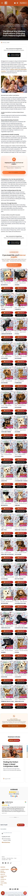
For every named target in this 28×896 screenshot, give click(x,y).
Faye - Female (6, 430)
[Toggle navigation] (2, 3)
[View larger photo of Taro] (26, 613)
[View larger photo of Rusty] (12, 344)
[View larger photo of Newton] (26, 319)
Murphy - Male (20, 430)
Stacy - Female (21, 675)
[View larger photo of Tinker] (12, 638)
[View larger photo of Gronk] (12, 319)
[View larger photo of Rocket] (12, 368)
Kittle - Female (6, 307)
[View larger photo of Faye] (12, 417)
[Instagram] (8, 863)
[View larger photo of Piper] (26, 393)
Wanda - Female (21, 650)
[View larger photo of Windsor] (26, 466)
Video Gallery (4, 883)
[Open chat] (25, 893)
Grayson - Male (21, 356)
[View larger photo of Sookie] (26, 491)
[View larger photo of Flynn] (12, 540)
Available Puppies (5, 869)
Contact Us (3, 879)
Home (2, 24)
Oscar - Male (6, 405)
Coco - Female (21, 552)
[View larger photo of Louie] (12, 491)
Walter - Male (20, 577)
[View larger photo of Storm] (26, 687)
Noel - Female (6, 454)
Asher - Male (20, 454)
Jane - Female (6, 675)
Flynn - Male (6, 552)
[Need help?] (3, 893)
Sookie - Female (21, 503)
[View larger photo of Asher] (26, 442)
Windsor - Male (20, 479)
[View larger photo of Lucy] (12, 687)
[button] (5, 270)
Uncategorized (11, 24)
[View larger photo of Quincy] (12, 466)
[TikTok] (11, 863)
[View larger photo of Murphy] (26, 417)
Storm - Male (20, 699)
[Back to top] (26, 825)
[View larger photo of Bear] (26, 295)
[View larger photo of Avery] (26, 515)
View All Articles (14, 740)
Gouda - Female (7, 601)
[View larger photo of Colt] (12, 270)
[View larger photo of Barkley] (26, 270)
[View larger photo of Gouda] (12, 589)
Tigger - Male (6, 528)
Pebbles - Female (7, 577)
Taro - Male (20, 626)
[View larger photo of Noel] (12, 442)
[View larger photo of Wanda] (26, 638)
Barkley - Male (20, 283)
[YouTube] (5, 863)
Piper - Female (20, 405)
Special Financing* (3, 871)
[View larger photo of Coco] (26, 540)
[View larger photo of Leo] (26, 368)
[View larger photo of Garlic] (12, 613)
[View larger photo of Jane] (12, 662)
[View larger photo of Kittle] (12, 295)
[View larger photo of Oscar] (12, 393)
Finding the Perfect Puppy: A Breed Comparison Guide (10, 764)
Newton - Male (20, 332)
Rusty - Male (6, 356)
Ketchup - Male (21, 601)
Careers (2, 881)
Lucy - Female (6, 699)
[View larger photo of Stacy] (26, 662)
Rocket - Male (6, 381)
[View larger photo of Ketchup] (26, 589)
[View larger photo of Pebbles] (12, 564)
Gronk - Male (6, 332)
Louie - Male (6, 503)
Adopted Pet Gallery (4, 877)
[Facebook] (3, 863)
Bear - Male (20, 307)
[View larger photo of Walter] (26, 564)
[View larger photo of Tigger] (12, 515)
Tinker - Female (7, 650)
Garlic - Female (7, 626)
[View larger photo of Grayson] (26, 344)
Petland (14, 28)
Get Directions (6, 842)
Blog (6, 24)
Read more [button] (4, 813)
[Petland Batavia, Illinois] (6, 3)
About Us (3, 874)
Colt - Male (6, 283)
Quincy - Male (6, 479)
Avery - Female (20, 528)
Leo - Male (19, 381)
